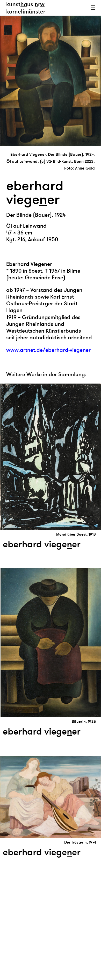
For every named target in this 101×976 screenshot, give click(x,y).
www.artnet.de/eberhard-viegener (48, 350)
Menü (93, 8)
